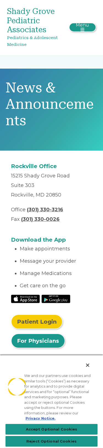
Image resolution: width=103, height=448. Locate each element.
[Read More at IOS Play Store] (25, 298)
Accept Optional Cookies (51, 429)
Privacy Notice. (40, 418)
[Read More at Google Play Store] (55, 298)
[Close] (88, 365)
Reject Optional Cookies (51, 441)
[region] (51, 401)
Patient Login (37, 321)
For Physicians (38, 341)
